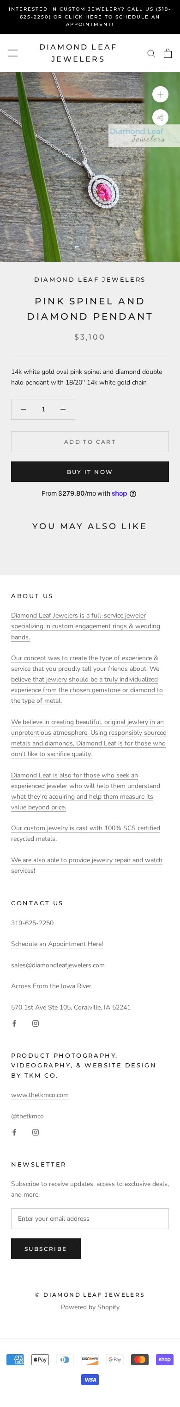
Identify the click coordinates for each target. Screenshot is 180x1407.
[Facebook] (14, 1023)
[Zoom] (160, 94)
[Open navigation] (13, 53)
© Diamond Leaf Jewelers (89, 1294)
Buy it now (90, 471)
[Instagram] (35, 1023)
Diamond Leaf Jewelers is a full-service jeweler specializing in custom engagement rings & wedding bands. (85, 626)
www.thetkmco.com (40, 1095)
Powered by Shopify (90, 1307)
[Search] (151, 53)
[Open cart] (168, 53)
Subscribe (45, 1248)
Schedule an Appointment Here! (57, 944)
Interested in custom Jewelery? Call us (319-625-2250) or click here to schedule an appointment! (90, 16)
